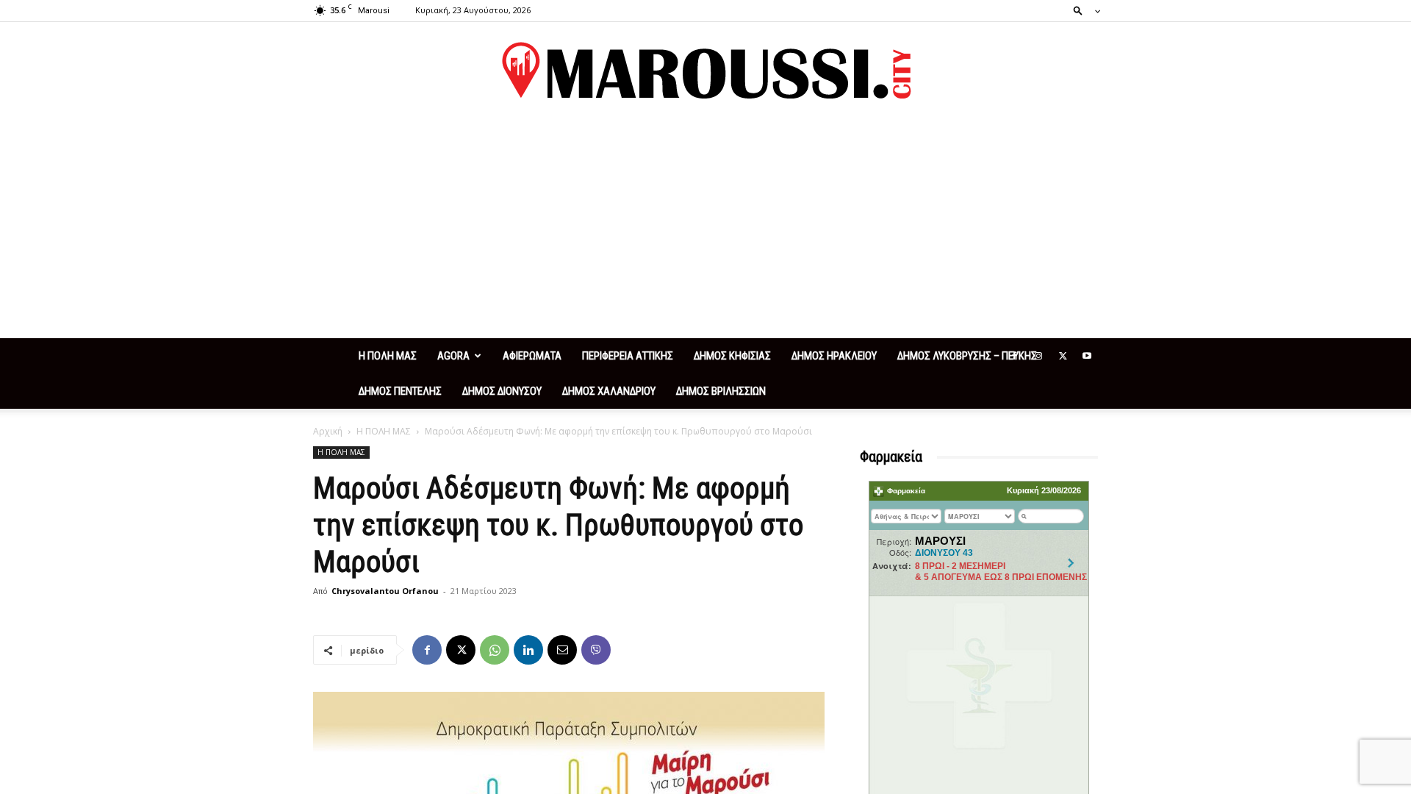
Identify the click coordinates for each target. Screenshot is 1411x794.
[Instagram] (1038, 355)
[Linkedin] (528, 650)
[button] (1082, 9)
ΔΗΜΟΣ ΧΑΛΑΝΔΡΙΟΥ (609, 391)
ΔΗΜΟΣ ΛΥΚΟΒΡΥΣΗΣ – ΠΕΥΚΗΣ (967, 355)
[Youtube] (1087, 355)
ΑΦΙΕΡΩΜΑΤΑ (532, 355)
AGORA (453, 355)
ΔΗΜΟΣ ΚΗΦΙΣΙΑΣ (732, 355)
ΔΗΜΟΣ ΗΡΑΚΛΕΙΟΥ (834, 355)
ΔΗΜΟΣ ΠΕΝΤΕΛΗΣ (400, 391)
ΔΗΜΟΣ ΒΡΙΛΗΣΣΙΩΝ (721, 391)
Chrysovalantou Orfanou (385, 590)
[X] (1063, 355)
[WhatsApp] (494, 650)
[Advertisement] (705, 228)
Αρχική (327, 431)
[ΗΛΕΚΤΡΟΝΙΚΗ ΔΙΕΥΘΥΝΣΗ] (562, 650)
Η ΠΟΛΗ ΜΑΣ (388, 355)
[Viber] (596, 650)
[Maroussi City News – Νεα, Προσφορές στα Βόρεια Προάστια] (705, 71)
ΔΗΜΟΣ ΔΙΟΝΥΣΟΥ (502, 391)
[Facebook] (1014, 355)
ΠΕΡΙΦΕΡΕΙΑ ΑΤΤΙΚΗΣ (627, 355)
